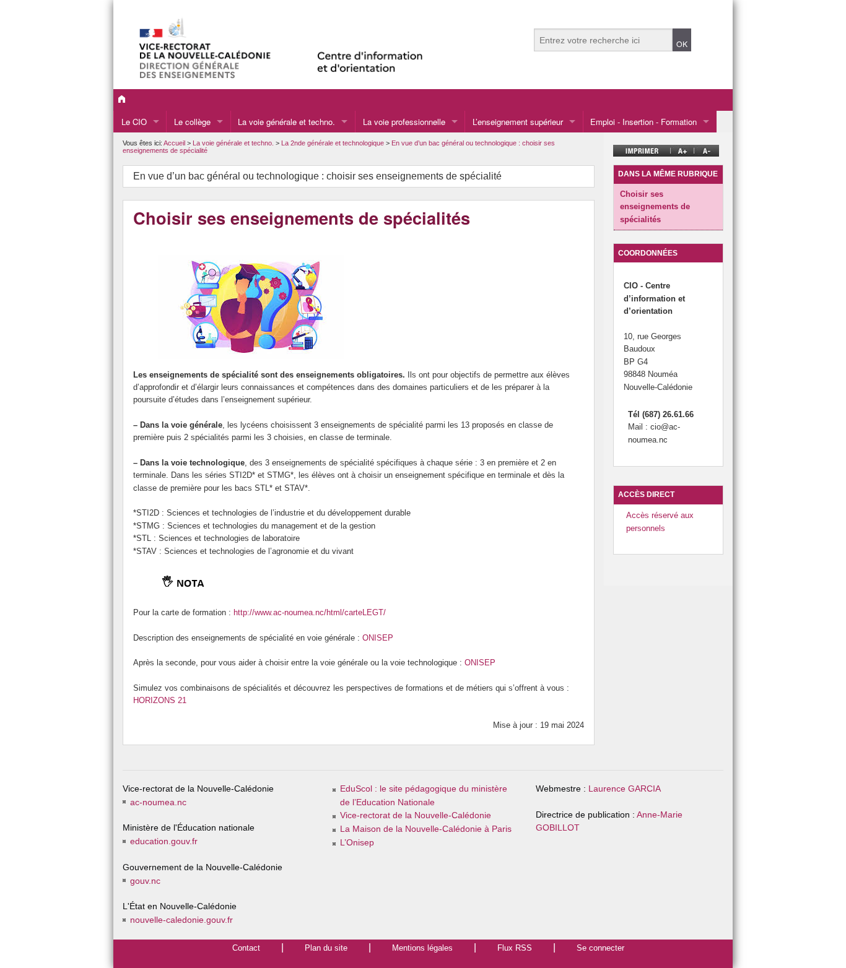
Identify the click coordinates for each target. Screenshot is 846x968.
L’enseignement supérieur (518, 121)
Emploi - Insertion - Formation (643, 121)
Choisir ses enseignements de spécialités (655, 206)
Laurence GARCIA (624, 788)
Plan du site (326, 948)
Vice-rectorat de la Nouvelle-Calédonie (415, 815)
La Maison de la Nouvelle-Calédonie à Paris (426, 829)
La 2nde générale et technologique (333, 143)
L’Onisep (357, 842)
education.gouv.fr (164, 841)
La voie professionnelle (404, 121)
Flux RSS (514, 948)
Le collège (192, 121)
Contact (246, 948)
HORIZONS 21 (159, 700)
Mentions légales (422, 948)
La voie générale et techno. (286, 121)
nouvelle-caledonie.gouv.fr (181, 920)
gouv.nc (145, 881)
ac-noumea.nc (158, 802)
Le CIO (134, 121)
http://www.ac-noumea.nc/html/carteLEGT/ (309, 612)
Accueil (174, 143)
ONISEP (377, 637)
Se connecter (600, 948)
